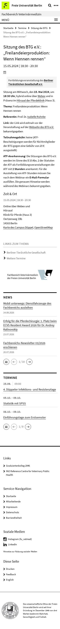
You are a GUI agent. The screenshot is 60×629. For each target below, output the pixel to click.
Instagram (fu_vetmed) (20, 539)
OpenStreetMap (43, 227)
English (10, 579)
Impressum (11, 506)
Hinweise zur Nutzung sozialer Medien (20, 551)
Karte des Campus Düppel (18, 227)
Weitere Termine (16, 258)
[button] (6, 362)
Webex (41, 96)
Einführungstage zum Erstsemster (24, 417)
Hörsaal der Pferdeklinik (30, 100)
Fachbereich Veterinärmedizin (21, 14)
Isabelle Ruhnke (36, 117)
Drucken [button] (10, 568)
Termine (22, 28)
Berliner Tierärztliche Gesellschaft (26, 252)
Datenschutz (12, 512)
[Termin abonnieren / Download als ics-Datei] (30, 72)
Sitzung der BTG (39, 28)
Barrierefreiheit (14, 517)
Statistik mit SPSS (14, 403)
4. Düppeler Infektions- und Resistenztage (29, 389)
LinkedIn (12, 544)
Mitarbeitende (13, 501)
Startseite (8, 28)
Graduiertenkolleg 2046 (18, 465)
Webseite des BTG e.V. (41, 127)
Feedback (11, 574)
